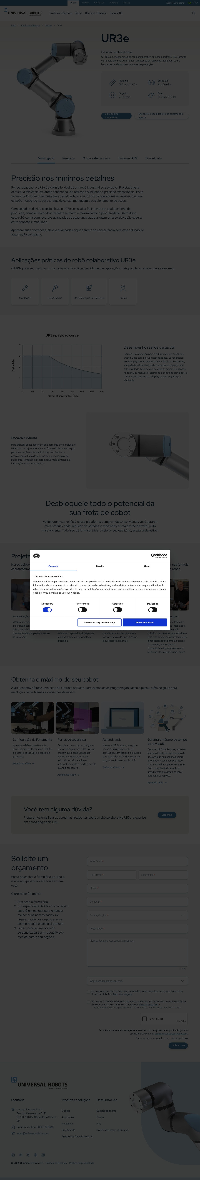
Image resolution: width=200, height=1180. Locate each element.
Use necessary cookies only (99, 622)
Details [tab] (100, 566)
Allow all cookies (144, 622)
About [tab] (146, 566)
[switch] (82, 609)
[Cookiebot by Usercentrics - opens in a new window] (153, 556)
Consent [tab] (53, 566)
